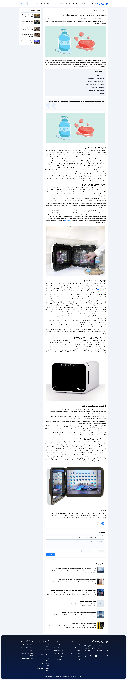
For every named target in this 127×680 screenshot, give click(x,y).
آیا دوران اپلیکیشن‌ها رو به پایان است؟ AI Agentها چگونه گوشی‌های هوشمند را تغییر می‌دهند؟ (73, 590)
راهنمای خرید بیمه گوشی (27, 658)
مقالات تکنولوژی (51, 3)
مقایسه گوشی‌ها (60, 659)
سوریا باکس (75, 341)
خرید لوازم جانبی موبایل (58, 647)
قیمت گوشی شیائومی (75, 656)
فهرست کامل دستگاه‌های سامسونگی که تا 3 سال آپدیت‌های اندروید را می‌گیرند (77, 579)
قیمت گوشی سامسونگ (75, 653)
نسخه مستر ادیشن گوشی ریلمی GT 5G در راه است (84, 623)
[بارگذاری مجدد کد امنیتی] (95, 551)
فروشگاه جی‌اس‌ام (85, 3)
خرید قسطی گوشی (72, 3)
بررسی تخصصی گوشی (59, 653)
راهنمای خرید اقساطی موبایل (27, 647)
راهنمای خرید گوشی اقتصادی (27, 644)
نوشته (102, 18)
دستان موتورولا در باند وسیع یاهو (88, 601)
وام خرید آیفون (60, 644)
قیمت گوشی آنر (76, 659)
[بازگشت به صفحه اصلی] (100, 3)
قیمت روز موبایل (76, 644)
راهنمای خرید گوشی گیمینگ (27, 650)
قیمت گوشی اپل (76, 650)
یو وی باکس (67, 220)
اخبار (102, 10)
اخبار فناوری (61, 3)
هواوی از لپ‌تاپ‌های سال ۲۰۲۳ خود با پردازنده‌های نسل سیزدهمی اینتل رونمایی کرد (76, 568)
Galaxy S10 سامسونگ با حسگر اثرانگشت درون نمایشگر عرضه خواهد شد (79, 612)
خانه (105, 10)
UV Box (98, 290)
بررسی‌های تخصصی (40, 3)
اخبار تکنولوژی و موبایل (59, 650)
